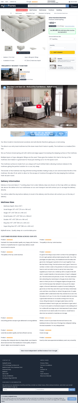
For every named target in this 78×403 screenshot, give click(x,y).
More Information (69, 26)
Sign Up (72, 389)
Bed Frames (33, 10)
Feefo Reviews (44, 374)
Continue (72, 399)
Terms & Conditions (46, 365)
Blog (41, 367)
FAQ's (6, 1)
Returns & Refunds (45, 376)
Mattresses (42, 10)
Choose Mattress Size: (55, 36)
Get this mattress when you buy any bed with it (62, 31)
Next (44, 30)
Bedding (59, 10)
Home (2, 1)
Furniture (51, 10)
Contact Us (13, 1)
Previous (3, 30)
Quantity (52, 45)
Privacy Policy (44, 363)
